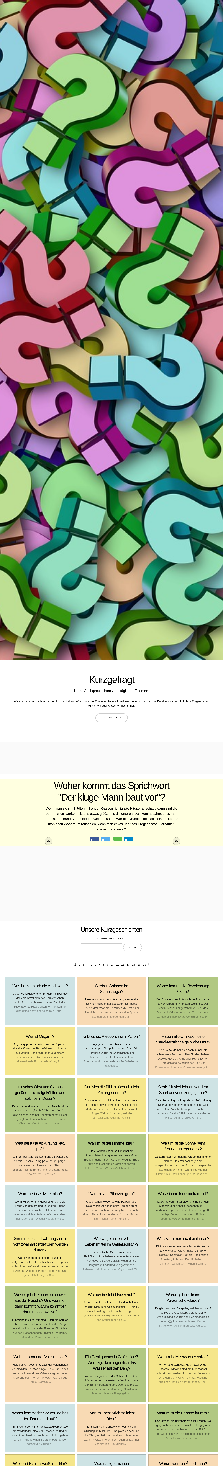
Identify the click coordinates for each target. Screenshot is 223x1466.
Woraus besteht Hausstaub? (111, 1294)
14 (133, 964)
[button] (94, 839)
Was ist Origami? (40, 1036)
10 (111, 964)
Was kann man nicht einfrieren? (183, 1238)
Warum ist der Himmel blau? (111, 1143)
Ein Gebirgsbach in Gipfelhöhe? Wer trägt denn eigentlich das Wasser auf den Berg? (111, 1362)
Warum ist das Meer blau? (40, 1193)
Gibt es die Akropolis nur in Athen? (111, 1036)
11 (117, 964)
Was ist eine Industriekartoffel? (183, 1193)
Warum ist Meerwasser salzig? (182, 1356)
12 (122, 964)
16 (144, 964)
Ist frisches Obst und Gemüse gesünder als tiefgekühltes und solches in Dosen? (40, 1092)
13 (128, 964)
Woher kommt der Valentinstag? (40, 1356)
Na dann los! (111, 717)
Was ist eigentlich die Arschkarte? (40, 985)
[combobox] (101, 947)
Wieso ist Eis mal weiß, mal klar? (40, 1463)
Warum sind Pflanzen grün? (111, 1193)
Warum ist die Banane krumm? (183, 1413)
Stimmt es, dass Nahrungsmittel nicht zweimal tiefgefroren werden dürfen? (40, 1244)
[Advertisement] (111, 758)
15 (139, 964)
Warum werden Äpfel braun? (183, 1463)
